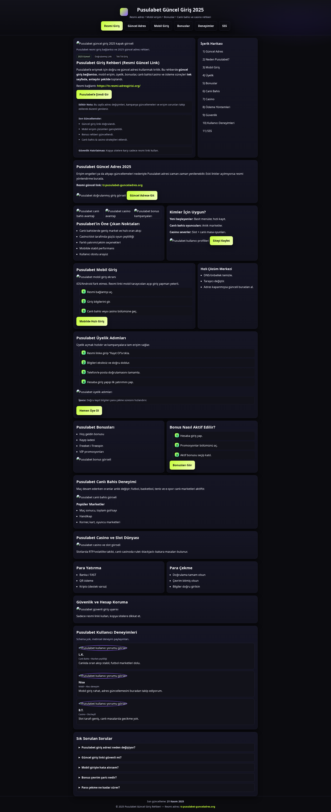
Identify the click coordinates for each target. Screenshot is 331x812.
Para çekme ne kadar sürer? (101, 787)
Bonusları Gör (182, 465)
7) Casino (208, 99)
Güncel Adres (137, 26)
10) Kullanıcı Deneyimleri (218, 123)
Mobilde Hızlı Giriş (91, 321)
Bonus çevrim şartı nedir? (99, 777)
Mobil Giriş (161, 26)
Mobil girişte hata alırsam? (100, 767)
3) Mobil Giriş (211, 67)
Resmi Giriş (112, 26)
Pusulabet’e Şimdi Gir (94, 94)
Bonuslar (183, 26)
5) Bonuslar (210, 83)
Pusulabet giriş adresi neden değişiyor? (108, 747)
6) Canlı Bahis (211, 91)
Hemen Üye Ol (89, 410)
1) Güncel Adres (213, 51)
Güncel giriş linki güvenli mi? (102, 757)
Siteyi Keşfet (221, 241)
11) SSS (207, 131)
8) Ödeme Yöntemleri (216, 107)
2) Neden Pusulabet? (216, 59)
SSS (224, 26)
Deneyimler (206, 26)
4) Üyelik (208, 75)
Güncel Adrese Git (142, 195)
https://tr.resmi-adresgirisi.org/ (119, 86)
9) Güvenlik (210, 115)
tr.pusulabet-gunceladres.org (122, 185)
